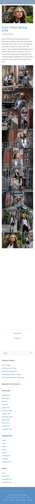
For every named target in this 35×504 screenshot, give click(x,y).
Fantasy (11, 500)
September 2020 (7, 417)
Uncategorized (6, 462)
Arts (28, 497)
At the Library (6, 365)
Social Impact (6, 455)
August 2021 (6, 407)
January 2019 (6, 426)
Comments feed (7, 479)
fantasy (4, 446)
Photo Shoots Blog (12, 497)
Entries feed (5, 476)
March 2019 (5, 423)
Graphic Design (20, 500)
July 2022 (4, 401)
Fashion (4, 449)
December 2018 (7, 429)
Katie (10, 44)
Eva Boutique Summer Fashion (11, 374)
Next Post (17, 338)
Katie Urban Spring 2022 (9, 371)
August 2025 (6, 395)
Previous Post (17, 333)
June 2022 (5, 404)
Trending (5, 459)
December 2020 (7, 411)
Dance (4, 443)
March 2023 (5, 398)
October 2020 (6, 414)
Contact (29, 500)
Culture (4, 440)
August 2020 (6, 420)
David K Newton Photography (17, 495)
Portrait (4, 452)
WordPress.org (6, 482)
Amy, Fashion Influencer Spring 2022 (13, 377)
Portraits (22, 497)
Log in (4, 473)
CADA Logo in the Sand (9, 368)
